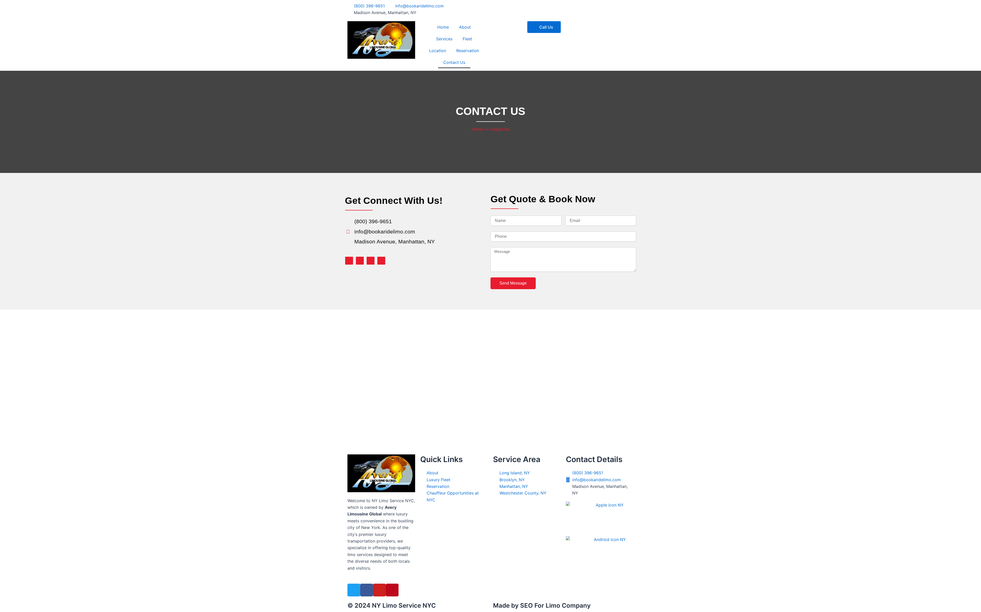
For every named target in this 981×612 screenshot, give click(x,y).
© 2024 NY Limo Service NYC (391, 605)
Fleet (467, 38)
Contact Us (454, 62)
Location (437, 50)
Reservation (467, 50)
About (465, 27)
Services (444, 38)
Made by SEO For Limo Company (542, 605)
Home (443, 27)
